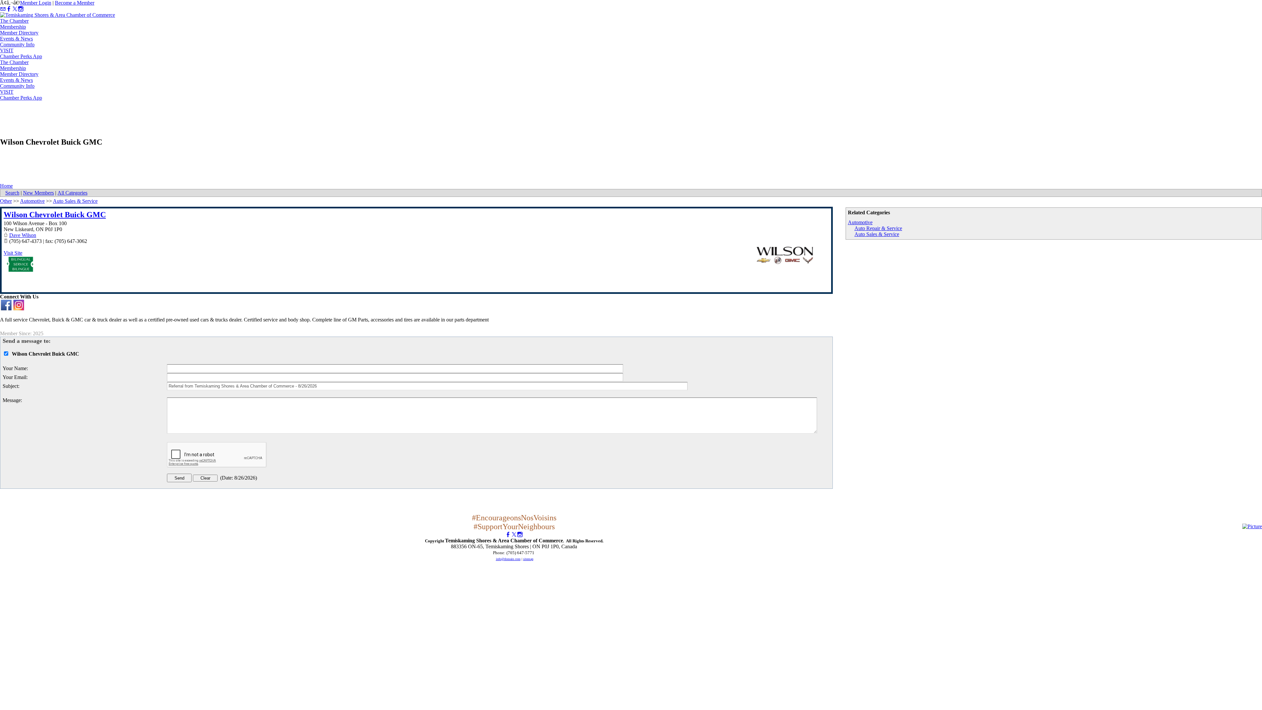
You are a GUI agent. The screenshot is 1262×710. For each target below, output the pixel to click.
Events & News (16, 38)
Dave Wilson (22, 235)
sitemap (528, 559)
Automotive (860, 222)
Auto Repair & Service (878, 228)
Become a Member (74, 3)
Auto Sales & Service (876, 234)
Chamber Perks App (21, 56)
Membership (13, 27)
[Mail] (3, 9)
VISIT (6, 50)
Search (12, 193)
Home (6, 186)
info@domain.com (508, 559)
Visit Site (13, 253)
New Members (38, 193)
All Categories (72, 193)
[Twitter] (14, 9)
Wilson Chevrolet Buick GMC (55, 214)
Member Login (35, 3)
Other (6, 201)
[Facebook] (9, 9)
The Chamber (14, 21)
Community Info (17, 44)
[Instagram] (20, 9)
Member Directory (19, 33)
